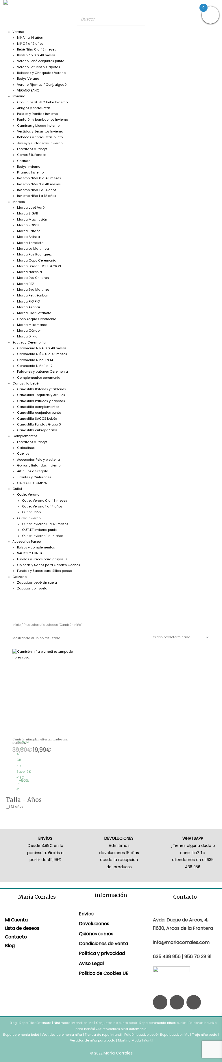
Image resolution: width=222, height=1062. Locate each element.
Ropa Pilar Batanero (35, 1023)
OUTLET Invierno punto (39, 530)
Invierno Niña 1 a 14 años (36, 190)
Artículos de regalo (32, 471)
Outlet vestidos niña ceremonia (121, 1029)
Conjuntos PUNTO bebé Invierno (42, 102)
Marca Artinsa (28, 237)
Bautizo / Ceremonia (29, 342)
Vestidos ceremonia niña (62, 1035)
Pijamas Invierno (30, 172)
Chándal (24, 161)
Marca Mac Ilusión (32, 219)
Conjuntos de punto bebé (116, 1023)
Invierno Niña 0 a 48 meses (39, 178)
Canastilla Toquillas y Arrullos (41, 395)
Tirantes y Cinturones (34, 477)
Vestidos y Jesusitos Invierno (40, 131)
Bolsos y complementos (36, 547)
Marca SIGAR (27, 213)
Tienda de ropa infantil (103, 1035)
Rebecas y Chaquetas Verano (41, 73)
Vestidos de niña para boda (92, 1040)
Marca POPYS (28, 225)
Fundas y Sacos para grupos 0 (42, 559)
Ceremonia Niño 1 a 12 (35, 366)
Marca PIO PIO (28, 301)
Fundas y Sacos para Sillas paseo (44, 571)
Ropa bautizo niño (174, 1035)
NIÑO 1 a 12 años (30, 44)
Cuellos (23, 453)
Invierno (18, 96)
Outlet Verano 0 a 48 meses (44, 501)
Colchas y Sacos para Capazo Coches (48, 565)
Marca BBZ (25, 284)
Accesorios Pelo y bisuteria (38, 460)
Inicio (16, 625)
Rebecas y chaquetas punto (40, 137)
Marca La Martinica (33, 249)
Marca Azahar (28, 307)
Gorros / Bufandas (32, 155)
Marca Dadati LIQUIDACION (39, 266)
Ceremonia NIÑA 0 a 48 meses (41, 348)
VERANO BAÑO (28, 90)
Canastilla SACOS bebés (37, 419)
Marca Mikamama (32, 325)
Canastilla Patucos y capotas (41, 401)
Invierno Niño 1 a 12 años (36, 196)
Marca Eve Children (33, 278)
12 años (17, 807)
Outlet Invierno (28, 518)
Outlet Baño (31, 512)
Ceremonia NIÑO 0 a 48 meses (42, 354)
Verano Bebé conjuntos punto (40, 61)
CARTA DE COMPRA (32, 483)
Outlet (17, 489)
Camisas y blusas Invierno (38, 126)
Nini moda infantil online (74, 1023)
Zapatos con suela (32, 588)
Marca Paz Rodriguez (34, 254)
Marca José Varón (32, 208)
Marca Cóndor (29, 331)
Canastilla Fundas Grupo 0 (39, 424)
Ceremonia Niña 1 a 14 (35, 360)
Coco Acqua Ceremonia (36, 319)
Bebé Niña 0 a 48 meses (36, 49)
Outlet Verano (28, 494)
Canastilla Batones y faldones (41, 389)
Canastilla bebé (25, 383)
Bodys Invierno (28, 167)
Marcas (18, 202)
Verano (18, 32)
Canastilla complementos (38, 407)
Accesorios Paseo (26, 542)
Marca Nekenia (29, 272)
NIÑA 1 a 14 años (30, 38)
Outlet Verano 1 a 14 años (42, 506)
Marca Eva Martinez (33, 290)
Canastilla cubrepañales (37, 430)
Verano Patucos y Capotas (38, 67)
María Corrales (118, 1053)
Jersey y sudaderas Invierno (39, 143)
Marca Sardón (28, 231)
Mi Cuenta (16, 920)
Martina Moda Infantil (135, 1040)
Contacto (16, 937)
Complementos (24, 436)
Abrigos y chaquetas (34, 108)
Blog (10, 945)
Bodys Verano (28, 78)
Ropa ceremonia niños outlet (162, 1023)
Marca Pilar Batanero (34, 313)
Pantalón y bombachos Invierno (42, 119)
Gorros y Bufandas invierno (38, 465)
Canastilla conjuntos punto (39, 412)
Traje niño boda (204, 1035)
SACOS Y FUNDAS (31, 553)
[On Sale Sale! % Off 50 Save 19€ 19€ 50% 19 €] (43, 693)
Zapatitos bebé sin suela (37, 583)
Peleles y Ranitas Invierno (37, 114)
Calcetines (26, 448)
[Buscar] (139, 19)
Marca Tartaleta (30, 243)
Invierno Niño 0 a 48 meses (39, 184)
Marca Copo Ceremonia (36, 260)
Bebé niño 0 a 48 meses (36, 55)
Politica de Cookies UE (103, 973)
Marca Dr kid (27, 336)
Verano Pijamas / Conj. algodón (43, 85)
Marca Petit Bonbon (32, 295)
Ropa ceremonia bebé (21, 1035)
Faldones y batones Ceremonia (42, 371)
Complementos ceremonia (38, 378)
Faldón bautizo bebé (141, 1035)
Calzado (19, 577)
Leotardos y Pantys (32, 149)
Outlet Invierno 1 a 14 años (43, 536)
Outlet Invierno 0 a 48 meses (45, 524)
